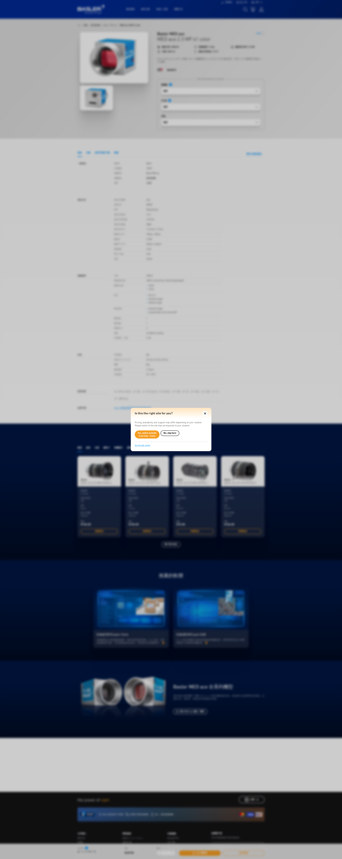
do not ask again (142, 445)
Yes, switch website (147, 434)
